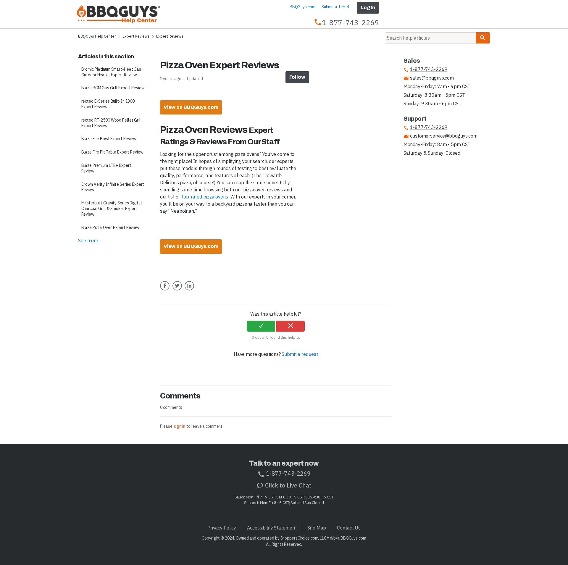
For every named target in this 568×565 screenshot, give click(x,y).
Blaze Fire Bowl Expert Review (109, 138)
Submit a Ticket (336, 6)
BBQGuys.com (302, 6)
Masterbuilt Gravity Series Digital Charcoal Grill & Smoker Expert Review (111, 208)
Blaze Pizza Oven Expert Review (110, 227)
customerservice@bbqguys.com (440, 136)
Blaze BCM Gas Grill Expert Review (113, 88)
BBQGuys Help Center (97, 36)
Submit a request (300, 354)
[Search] (483, 37)
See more (88, 240)
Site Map (316, 528)
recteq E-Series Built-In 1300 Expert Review (108, 104)
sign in (179, 426)
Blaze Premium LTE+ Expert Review (106, 168)
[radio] (261, 326)
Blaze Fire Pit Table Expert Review (112, 152)
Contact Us (349, 528)
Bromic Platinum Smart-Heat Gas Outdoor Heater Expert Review (111, 72)
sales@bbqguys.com (429, 78)
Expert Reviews (135, 36)
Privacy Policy (221, 528)
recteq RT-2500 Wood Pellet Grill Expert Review (111, 122)
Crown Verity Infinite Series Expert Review (112, 187)
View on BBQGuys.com (191, 107)
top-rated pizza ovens (205, 197)
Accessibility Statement (271, 528)
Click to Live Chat (288, 485)
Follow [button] (297, 77)
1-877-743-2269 (426, 69)
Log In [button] (368, 7)
